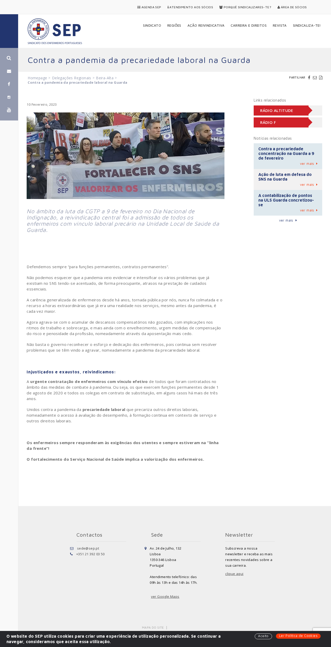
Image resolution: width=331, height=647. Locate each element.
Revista (280, 25)
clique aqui (234, 573)
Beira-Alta (105, 77)
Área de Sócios (293, 7)
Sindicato (152, 25)
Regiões (174, 25)
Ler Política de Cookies (298, 636)
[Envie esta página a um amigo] (315, 77)
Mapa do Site (153, 627)
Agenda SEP (150, 7)
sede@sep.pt (88, 548)
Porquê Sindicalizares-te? (247, 7)
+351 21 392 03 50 (90, 554)
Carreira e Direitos (249, 25)
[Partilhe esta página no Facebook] (310, 77)
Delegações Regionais (71, 77)
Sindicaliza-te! (307, 25)
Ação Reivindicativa (206, 25)
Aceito (263, 636)
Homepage (37, 77)
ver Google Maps (165, 596)
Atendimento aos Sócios (191, 7)
